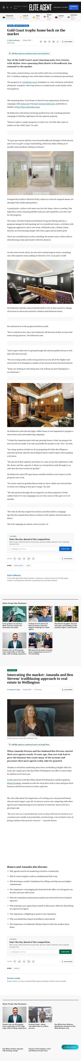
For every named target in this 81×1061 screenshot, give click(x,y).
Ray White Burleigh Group (28, 107)
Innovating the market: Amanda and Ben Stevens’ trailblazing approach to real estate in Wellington (40, 679)
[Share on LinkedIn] (45, 41)
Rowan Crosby (14, 689)
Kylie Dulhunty (14, 40)
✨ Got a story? (70, 1047)
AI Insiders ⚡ (73, 7)
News (10, 25)
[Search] (11, 7)
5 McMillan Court (29, 82)
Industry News (21, 25)
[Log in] (4, 7)
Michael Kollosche (47, 103)
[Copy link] (57, 41)
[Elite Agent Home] (40, 7)
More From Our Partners (14, 603)
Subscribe (65, 549)
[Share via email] (53, 41)
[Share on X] (49, 41)
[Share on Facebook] (41, 41)
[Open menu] (7, 7)
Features (12, 670)
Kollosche (25, 103)
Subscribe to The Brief (60, 7)
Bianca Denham (14, 783)
